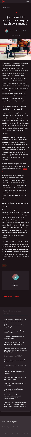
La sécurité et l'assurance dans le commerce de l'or (14, 337)
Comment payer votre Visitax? (13, 356)
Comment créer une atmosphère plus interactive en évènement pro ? (15, 320)
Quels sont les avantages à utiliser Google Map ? (14, 326)
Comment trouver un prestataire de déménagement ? (14, 361)
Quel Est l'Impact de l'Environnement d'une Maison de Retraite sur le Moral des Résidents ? (15, 350)
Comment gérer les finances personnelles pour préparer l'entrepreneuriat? (12, 397)
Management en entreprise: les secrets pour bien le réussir (15, 378)
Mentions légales (6, 427)
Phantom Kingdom (9, 421)
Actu (8, 7)
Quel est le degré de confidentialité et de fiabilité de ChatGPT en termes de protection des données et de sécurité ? (15, 404)
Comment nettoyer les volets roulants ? (15, 366)
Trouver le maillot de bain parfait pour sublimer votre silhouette (14, 343)
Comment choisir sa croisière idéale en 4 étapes (15, 384)
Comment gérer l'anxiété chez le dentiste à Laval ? (13, 390)
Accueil (4, 7)
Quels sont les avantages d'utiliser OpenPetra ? (14, 372)
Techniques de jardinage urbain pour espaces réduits (15, 331)
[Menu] (27, 1)
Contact (15, 427)
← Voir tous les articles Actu (10, 296)
